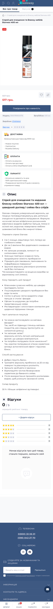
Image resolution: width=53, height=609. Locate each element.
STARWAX (16, 121)
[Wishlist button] (41, 95)
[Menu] (3, 3)
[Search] (8, 3)
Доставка (16, 134)
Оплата (15, 156)
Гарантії (15, 173)
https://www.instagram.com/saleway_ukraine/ (23, 552)
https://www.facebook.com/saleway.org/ (29, 552)
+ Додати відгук (26, 417)
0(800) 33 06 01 (26, 534)
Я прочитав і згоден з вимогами (28, 575)
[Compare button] (48, 95)
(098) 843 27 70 (26, 538)
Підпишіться (40, 570)
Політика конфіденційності (25, 575)
